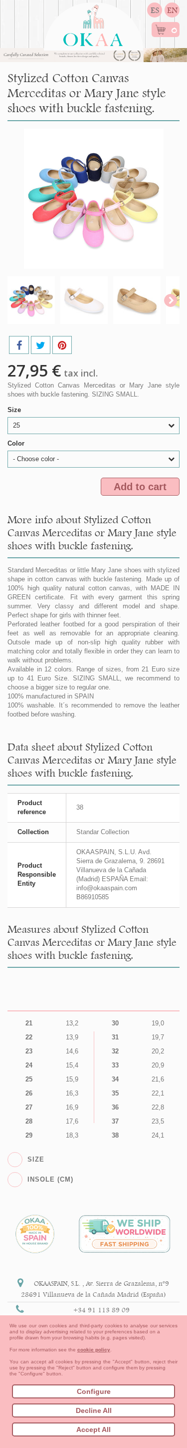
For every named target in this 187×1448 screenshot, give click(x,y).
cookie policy (93, 1349)
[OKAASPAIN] (93, 23)
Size (15, 410)
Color (16, 443)
